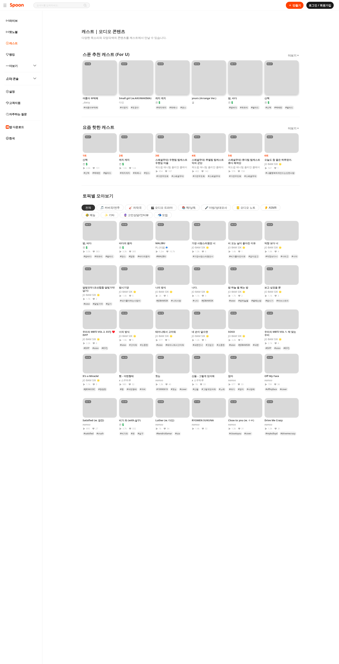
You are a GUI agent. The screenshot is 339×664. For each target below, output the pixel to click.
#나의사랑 (176, 300)
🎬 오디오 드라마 (162, 208)
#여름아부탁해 (91, 107)
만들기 (297, 5)
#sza (177, 433)
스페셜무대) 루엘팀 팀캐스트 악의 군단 (208, 161)
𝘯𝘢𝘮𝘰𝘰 (159, 380)
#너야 (294, 256)
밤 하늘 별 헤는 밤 (238, 287)
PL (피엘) (160, 247)
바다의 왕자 (125, 243)
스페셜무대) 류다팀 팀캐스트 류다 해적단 (244, 161)
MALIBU (160, 243)
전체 (88, 208)
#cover (183, 389)
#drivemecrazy (288, 433)
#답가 (109, 303)
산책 (266, 98)
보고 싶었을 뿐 (272, 287)
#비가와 (124, 433)
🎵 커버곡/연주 (110, 208)
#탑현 (132, 256)
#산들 (195, 389)
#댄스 (183, 107)
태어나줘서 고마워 (165, 331)
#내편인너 (198, 344)
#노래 (222, 389)
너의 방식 (124, 331)
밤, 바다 (232, 98)
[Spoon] (17, 5)
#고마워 (133, 344)
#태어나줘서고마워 (175, 344)
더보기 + (293, 55)
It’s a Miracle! (91, 376)
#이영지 (124, 107)
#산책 (268, 107)
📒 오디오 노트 (245, 208)
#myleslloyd (271, 433)
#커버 (142, 389)
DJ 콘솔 (14, 79)
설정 (12, 91)
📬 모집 (163, 215)
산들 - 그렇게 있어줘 (203, 376)
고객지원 (14, 103)
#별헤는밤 (256, 300)
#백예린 (278, 107)
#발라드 (255, 107)
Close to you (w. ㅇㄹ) (241, 420)
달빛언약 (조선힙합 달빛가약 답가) (99, 289)
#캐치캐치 (161, 107)
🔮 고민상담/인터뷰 (136, 215)
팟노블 (13, 32)
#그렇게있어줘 (209, 389)
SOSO (231, 331)
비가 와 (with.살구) (130, 420)
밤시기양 (124, 287)
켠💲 (158, 102)
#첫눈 (174, 389)
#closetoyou (235, 433)
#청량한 (102, 389)
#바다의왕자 (144, 256)
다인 (121, 102)
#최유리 (244, 107)
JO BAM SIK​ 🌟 (273, 164)
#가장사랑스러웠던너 (203, 256)
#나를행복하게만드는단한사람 (280, 172)
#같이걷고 (253, 256)
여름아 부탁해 (90, 98)
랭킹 (12, 54)
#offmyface (271, 389)
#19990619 (162, 389)
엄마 (232, 376)
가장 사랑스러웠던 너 (203, 243)
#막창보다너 (272, 256)
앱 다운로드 (16, 127)
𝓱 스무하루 (125, 380)
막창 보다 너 (271, 243)
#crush (100, 433)
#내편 (256, 344)
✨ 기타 (109, 215)
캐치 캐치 (160, 98)
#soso (87, 303)
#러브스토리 (282, 300)
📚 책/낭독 (189, 208)
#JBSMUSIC (89, 389)
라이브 (13, 21)
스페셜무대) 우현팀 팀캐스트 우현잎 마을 (171, 161)
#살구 (140, 433)
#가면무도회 (162, 176)
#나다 (195, 300)
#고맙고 (210, 344)
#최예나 (173, 107)
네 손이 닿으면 (200, 331)
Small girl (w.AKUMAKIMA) (135, 98)
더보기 (13, 66)
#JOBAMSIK (162, 300)
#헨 (122, 389)
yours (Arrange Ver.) (204, 98)
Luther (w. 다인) (164, 420)
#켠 (133, 433)
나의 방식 (160, 287)
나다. (194, 287)
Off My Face (271, 376)
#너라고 (285, 256)
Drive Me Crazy (273, 420)
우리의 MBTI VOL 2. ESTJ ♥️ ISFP (99, 333)
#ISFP (86, 348)
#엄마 (241, 389)
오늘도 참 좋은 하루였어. (278, 159)
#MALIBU (161, 256)
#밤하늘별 (243, 300)
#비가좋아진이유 (237, 256)
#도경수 (135, 107)
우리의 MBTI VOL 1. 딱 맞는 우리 (280, 333)
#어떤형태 (132, 389)
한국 (12, 138)
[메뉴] (5, 5)
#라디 (232, 389)
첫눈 (159, 376)
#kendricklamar (164, 433)
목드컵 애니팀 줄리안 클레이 (171, 167)
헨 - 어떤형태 (126, 376)
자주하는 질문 (18, 114)
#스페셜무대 (178, 176)
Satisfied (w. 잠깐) (93, 420)
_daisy (86, 102)
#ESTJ (104, 348)
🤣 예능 (90, 215)
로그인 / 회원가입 (320, 5)
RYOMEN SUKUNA (203, 420)
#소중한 (144, 344)
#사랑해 (251, 389)
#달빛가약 (98, 303)
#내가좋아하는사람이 (130, 300)
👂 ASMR (270, 208)
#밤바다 (233, 107)
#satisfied (88, 433)
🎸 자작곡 (135, 208)
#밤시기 (269, 300)
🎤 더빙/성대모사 (216, 208)
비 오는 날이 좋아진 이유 (242, 243)
